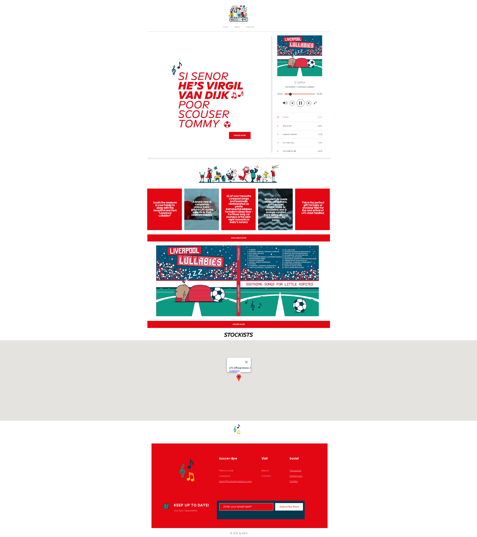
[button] (262, 148)
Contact (266, 476)
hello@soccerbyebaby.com (235, 481)
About (265, 470)
